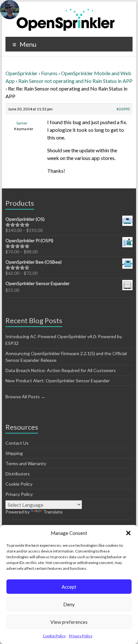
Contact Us (17, 443)
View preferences (69, 622)
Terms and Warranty (25, 463)
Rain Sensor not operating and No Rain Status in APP (75, 81)
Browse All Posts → (25, 396)
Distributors (17, 473)
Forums (49, 73)
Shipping (14, 453)
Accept (69, 587)
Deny (69, 604)
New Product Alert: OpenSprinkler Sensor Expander (57, 380)
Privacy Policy (80, 635)
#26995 (123, 109)
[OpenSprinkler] (65, 19)
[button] (128, 533)
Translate (53, 511)
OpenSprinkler (21, 73)
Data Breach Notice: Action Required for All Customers (60, 370)
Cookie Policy (54, 635)
